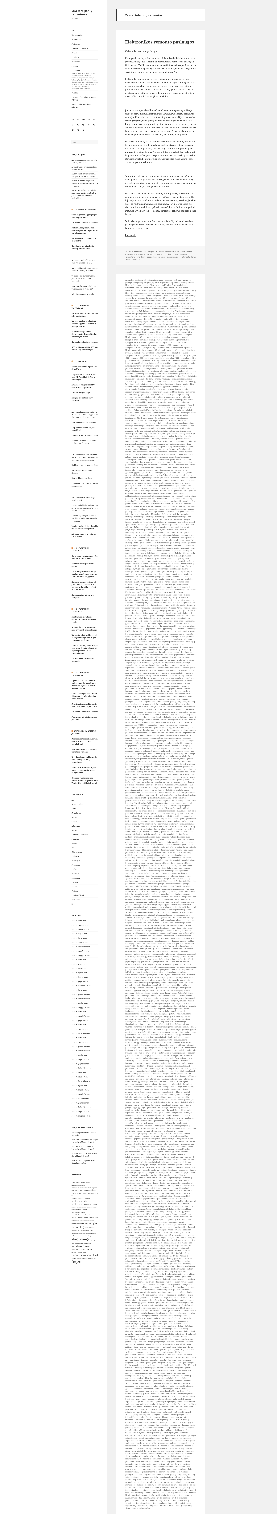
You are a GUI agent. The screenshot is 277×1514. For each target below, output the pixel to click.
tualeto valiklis (167, 865)
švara (155, 519)
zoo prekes (159, 839)
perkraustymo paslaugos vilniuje (161, 457)
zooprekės (145, 826)
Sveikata (75, 886)
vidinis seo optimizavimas (159, 405)
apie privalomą (166, 545)
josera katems (146, 462)
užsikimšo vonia (158, 1019)
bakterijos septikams (156, 910)
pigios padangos (187, 600)
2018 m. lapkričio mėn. (81, 1033)
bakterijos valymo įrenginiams (137, 938)
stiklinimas (135, 1170)
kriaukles (182, 420)
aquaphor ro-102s (132, 347)
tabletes (136, 977)
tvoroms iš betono (140, 980)
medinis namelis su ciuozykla (152, 735)
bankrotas (147, 998)
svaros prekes (151, 1053)
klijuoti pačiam (140, 649)
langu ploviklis (164, 746)
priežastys (190, 524)
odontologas (79, 1227)
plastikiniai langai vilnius (148, 1162)
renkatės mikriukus (133, 964)
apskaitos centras (178, 1154)
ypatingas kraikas (166, 795)
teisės (162, 1183)
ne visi (167, 582)
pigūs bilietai (189, 1172)
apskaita (164, 1170)
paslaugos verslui (175, 1185)
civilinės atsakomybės (159, 1060)
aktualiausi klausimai (186, 954)
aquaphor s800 (165, 345)
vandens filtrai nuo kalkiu (79, 1252)
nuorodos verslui (177, 634)
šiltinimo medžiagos (163, 915)
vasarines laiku (177, 673)
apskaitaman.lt (140, 899)
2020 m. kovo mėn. (79, 1012)
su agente (191, 631)
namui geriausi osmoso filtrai (164, 316)
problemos (178, 621)
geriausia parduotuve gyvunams (176, 483)
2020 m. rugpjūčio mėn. (81, 1007)
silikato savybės (161, 657)
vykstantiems (130, 548)
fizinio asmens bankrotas (168, 995)
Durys (74, 817)
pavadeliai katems (166, 485)
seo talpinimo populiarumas (169, 668)
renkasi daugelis (177, 641)
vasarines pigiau (179, 696)
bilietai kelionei (175, 1191)
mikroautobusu (177, 506)
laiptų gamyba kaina (153, 1055)
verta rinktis (130, 967)
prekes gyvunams (188, 777)
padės (137, 597)
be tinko (144, 621)
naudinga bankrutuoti (146, 1011)
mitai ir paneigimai (142, 954)
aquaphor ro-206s (165, 355)
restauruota (154, 644)
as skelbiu (162, 1149)
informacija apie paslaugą (183, 917)
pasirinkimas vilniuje (141, 439)
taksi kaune (180, 1045)
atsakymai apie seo (157, 707)
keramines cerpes (145, 912)
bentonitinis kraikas (181, 467)
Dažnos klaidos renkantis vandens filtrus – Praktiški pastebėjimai (85, 741)
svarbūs (178, 1230)
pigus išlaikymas (170, 649)
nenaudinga (165, 613)
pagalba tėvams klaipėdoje (136, 881)
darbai (135, 631)
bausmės (175, 543)
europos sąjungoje (162, 1003)
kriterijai (160, 615)
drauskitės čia (177, 1206)
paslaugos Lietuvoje (160, 897)
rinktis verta (176, 1016)
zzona (188, 1141)
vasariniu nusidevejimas (163, 694)
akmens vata (139, 930)
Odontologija (77, 852)
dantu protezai (76, 1190)
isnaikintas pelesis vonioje (136, 857)
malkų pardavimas (162, 912)
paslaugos (178, 639)
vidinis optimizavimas (168, 725)
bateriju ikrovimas (169, 868)
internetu (178, 545)
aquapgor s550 (148, 347)
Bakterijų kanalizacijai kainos (154, 415)
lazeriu (143, 631)
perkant (177, 652)
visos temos (190, 1201)
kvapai (161, 509)
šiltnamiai (163, 816)
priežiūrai (170, 511)
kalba (145, 1222)
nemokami (167, 1232)
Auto (73, 30)
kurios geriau (177, 1032)
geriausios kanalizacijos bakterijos (181, 433)
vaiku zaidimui (139, 433)
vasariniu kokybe (139, 678)
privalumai (151, 569)
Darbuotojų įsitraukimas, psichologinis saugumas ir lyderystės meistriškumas (85, 637)
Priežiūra (75, 57)
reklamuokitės (160, 1204)
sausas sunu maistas (145, 470)
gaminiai (144, 563)
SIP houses (172, 420)
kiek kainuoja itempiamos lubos (182, 441)
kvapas (187, 519)
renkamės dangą (132, 1042)
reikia (174, 582)
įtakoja (128, 569)
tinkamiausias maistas (165, 498)
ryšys (135, 535)
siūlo (127, 509)
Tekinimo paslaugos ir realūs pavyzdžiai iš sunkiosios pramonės (83, 278)
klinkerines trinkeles (150, 850)
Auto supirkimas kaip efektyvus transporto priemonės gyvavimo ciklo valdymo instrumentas (85, 414)
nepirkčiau (174, 569)
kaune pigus (131, 1047)
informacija (143, 524)
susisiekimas (150, 1050)
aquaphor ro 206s (164, 360)
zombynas (181, 1240)
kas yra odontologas (162, 829)
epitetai (183, 956)
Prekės (74, 53)
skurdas (146, 1146)
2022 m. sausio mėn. (80, 968)
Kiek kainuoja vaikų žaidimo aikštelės (140, 407)
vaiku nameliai (87, 1243)
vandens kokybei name (141, 311)
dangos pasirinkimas (134, 969)
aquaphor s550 (137, 358)
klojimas (128, 566)
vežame (137, 943)
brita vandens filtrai (133, 816)
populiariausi (146, 527)
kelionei (159, 532)
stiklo (159, 628)
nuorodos (165, 478)
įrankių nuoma (139, 933)
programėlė (178, 1050)
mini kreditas (187, 761)
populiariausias (173, 548)
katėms (181, 472)
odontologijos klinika (133, 459)
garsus (179, 1149)
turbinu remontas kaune (182, 446)
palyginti (128, 527)
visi (156, 613)
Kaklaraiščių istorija (81, 392)
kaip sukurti (150, 967)
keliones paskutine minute (175, 1159)
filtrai (94, 1190)
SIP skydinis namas (145, 418)
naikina (191, 509)
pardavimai (148, 558)
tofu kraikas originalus (168, 452)
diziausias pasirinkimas (180, 683)
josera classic (187, 399)
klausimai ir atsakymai (147, 548)
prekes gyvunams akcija (177, 491)
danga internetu (165, 652)
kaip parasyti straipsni (180, 701)
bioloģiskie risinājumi (156, 433)
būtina (145, 615)
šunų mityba (161, 821)
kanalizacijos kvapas (166, 811)
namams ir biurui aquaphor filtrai (146, 350)
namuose (129, 652)
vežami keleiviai (149, 943)
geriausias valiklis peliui (145, 397)
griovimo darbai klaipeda (185, 847)
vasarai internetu (164, 696)
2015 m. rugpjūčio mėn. (81, 1116)
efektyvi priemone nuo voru (168, 397)
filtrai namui (183, 316)
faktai (153, 995)
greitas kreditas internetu (144, 730)
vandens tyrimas (76, 1258)
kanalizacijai (177, 504)
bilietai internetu (151, 1167)
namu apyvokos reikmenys (145, 423)
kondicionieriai (177, 1157)
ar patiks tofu (159, 475)
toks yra (170, 1045)
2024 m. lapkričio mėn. (81, 947)
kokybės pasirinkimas (152, 964)
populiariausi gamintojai (145, 701)
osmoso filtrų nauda (165, 290)
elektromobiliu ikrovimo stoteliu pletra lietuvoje (145, 389)
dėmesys (144, 1042)
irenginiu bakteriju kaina (156, 852)
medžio (181, 628)
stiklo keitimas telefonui (186, 257)
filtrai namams (169, 301)
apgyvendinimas (149, 1237)
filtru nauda (144, 504)
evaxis (138, 1146)
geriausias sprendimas (165, 967)
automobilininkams (166, 1198)
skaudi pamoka (177, 1011)
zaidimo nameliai (156, 860)
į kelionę (161, 1201)
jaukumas (145, 571)
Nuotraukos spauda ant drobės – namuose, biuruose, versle (84, 619)
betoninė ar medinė (146, 988)
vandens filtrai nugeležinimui (178, 321)
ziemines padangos (133, 748)
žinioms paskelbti (181, 1196)
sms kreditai (182, 454)
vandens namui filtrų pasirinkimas (166, 308)
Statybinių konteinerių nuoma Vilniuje (84, 98)
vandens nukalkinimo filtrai (154, 327)
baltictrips (147, 1159)
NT (73, 847)
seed (194, 1141)
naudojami (181, 618)
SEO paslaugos (81, 361)
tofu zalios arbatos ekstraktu (145, 452)
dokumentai (175, 897)
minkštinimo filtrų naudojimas (173, 285)
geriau (180, 610)
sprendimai (180, 655)
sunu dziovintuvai (150, 465)
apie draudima (131, 1185)
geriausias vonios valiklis (174, 386)
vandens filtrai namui (82, 1249)
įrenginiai (189, 522)
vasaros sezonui (131, 696)
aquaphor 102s (132, 360)
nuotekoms (139, 519)
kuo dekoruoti (166, 621)
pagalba (155, 1001)
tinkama (128, 561)
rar (189, 1240)
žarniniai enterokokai (183, 410)
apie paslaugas (150, 605)
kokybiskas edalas (150, 485)
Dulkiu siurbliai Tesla (142, 410)
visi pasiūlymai (146, 1204)
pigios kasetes (166, 1162)
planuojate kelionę (168, 959)
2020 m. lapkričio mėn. (81, 999)
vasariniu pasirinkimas (173, 681)
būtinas (148, 530)
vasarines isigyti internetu (164, 691)
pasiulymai (167, 1180)
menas (88, 1217)
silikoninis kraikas (163, 467)
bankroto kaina (180, 1006)
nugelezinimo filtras (77, 1220)
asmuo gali (176, 1003)
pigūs (162, 1167)
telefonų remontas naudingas (158, 379)
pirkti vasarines (162, 683)
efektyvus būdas (171, 956)
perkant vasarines (147, 696)
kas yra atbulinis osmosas (172, 293)
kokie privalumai (143, 993)
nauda (148, 519)
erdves (128, 626)
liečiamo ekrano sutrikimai (164, 257)
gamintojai (152, 561)
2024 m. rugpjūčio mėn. (81, 955)
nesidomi (129, 532)
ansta (154, 1149)
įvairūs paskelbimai (169, 1214)
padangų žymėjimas (155, 280)
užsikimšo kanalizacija (156, 1029)
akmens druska (148, 722)
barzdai (135, 610)
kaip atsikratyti (159, 522)
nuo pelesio (186, 886)
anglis (182, 912)
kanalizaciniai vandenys (146, 902)
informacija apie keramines (137, 1034)
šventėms (191, 605)
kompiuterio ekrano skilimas (155, 254)
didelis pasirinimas (175, 1037)
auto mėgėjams (162, 1172)
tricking (142, 1144)
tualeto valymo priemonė (165, 977)
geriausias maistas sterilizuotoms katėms (170, 381)
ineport (191, 1146)
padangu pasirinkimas (179, 751)
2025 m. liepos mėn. (80, 933)
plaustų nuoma (131, 639)
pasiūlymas (186, 1219)
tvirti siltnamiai (179, 493)
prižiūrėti (138, 579)
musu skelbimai (187, 1144)
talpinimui (170, 1219)
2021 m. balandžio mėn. (81, 986)
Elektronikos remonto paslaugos (159, 42)
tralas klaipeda (167, 847)
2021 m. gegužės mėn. (80, 981)
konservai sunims (167, 465)
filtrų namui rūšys (144, 314)
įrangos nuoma (140, 923)
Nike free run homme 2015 (83, 1139)
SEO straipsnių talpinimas (82, 12)
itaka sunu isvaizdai (139, 787)
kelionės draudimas (147, 537)
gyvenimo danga (172, 1034)
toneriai (150, 863)
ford (180, 1211)
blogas (155, 501)
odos (174, 628)
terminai (135, 553)
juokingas (146, 1149)
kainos (181, 524)
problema (153, 509)
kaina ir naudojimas (164, 1027)
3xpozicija (171, 1146)
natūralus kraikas (145, 829)
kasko (183, 537)
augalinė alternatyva (175, 475)
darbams (137, 613)
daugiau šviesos (178, 566)
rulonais (137, 985)
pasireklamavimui (181, 1188)
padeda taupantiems (161, 543)
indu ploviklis (166, 870)
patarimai (189, 506)
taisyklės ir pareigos (175, 943)
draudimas (149, 589)
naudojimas (165, 574)
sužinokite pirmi (132, 1206)
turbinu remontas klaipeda (136, 449)
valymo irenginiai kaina (150, 889)
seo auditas (138, 712)
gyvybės (189, 540)
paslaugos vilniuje (132, 897)
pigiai (160, 623)
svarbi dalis (146, 553)
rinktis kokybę (139, 1029)
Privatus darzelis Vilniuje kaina (138, 412)
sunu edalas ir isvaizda (161, 480)
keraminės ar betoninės (160, 1032)
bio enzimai (157, 936)
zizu (178, 1219)
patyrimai (185, 1204)
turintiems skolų (177, 998)
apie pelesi (183, 712)
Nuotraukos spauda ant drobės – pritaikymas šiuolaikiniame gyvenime (84, 334)
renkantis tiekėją (185, 959)
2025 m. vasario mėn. (80, 942)
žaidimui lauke (182, 834)
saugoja (142, 595)
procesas (128, 954)
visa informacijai (147, 1206)
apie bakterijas (164, 514)
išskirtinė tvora (140, 982)
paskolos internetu (174, 462)
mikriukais (146, 962)
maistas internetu (183, 498)
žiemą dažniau (175, 1024)
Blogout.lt (130, 235)
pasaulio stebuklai (180, 1152)
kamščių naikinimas (133, 1021)
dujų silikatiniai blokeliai (143, 915)
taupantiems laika (142, 675)
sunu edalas (176, 459)
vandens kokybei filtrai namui (137, 308)
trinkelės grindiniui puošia (145, 917)
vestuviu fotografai (133, 868)
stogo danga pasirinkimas (149, 855)
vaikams (168, 423)
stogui (173, 561)
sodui (193, 813)
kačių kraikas (187, 821)
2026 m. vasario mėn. (80, 925)
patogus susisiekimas (161, 962)
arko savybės (137, 657)
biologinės (130, 592)
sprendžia (129, 584)
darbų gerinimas (167, 626)
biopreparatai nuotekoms (171, 850)
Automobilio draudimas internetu (81, 105)
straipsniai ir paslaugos (134, 1201)
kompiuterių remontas (177, 254)
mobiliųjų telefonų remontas (147, 384)
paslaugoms (166, 1217)
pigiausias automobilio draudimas (139, 941)
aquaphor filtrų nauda (164, 340)
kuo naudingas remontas (161, 394)
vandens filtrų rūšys (162, 314)
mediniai (165, 556)
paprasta (138, 600)
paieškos (128, 615)
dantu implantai (92, 1187)
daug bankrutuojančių (156, 1008)
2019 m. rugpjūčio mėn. (81, 1016)
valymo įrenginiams (141, 865)
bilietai (180, 1165)
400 (149, 631)
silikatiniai (149, 657)
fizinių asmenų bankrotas (157, 1141)
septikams (155, 865)
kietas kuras (165, 933)
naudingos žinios (144, 1209)
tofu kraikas (137, 834)
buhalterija (154, 1170)
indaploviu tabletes (143, 936)
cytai (153, 1146)
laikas (136, 527)
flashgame (129, 1146)
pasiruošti (129, 597)
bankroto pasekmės (161, 998)
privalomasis (189, 545)
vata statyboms (184, 657)
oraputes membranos (150, 870)
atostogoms (156, 535)
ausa (134, 1162)
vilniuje (187, 1050)
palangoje (144, 1165)
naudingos (188, 574)
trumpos (128, 1230)
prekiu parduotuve (133, 485)
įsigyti (136, 566)
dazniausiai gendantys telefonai (138, 381)
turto (135, 537)
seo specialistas (163, 701)
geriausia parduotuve (134, 790)
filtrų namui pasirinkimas (173, 298)
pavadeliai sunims (183, 485)
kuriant (166, 618)
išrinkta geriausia (187, 636)
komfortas (172, 558)
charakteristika (163, 563)
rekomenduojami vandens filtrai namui (169, 311)
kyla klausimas (184, 1019)
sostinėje (161, 1237)
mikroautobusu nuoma (152, 1058)
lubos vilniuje (155, 446)
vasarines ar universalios (146, 670)
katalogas (157, 1180)
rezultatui (187, 1230)
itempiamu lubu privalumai (136, 441)
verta (171, 553)
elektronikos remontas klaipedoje (171, 251)
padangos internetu (186, 670)
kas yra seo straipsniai (157, 402)
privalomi (138, 1230)
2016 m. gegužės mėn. (80, 1103)
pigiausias (191, 1045)
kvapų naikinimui (163, 576)
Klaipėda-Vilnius (175, 608)
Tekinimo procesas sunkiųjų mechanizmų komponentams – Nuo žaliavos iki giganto (84, 574)
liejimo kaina (148, 613)
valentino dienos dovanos (180, 876)
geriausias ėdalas (132, 501)
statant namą (190, 1032)
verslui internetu (183, 1193)
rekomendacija (131, 595)
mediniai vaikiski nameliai (79, 1209)
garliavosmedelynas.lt (176, 980)
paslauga (187, 532)
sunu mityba (177, 480)
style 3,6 (165, 831)
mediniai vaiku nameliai (78, 1212)
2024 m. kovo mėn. (79, 960)
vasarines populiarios (175, 678)
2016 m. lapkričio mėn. (81, 1081)
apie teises (163, 1178)
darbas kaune (144, 1045)
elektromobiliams (143, 454)
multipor (165, 928)
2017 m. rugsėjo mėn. (80, 1059)
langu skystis (187, 938)
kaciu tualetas (182, 465)
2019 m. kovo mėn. (79, 1025)
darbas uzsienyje (171, 1055)
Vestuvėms (76, 899)
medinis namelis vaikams (79, 1217)
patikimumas (184, 868)
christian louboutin (79, 1153)
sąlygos (134, 509)
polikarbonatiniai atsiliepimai (137, 496)
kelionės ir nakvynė (164, 639)
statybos (128, 923)
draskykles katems (156, 733)
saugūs (144, 532)
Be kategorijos (77, 804)
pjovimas (167, 628)
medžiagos (189, 561)
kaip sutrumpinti (179, 941)
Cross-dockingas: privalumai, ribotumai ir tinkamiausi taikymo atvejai (84, 696)
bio (161, 519)
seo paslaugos (130, 641)
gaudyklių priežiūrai (180, 985)
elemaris (184, 831)
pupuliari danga (180, 1040)
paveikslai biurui (88, 1230)
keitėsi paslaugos (159, 1045)
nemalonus (137, 522)
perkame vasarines (167, 699)
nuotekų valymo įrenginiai (177, 587)
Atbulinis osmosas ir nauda (83, 294)
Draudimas (76, 39)
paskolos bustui (174, 761)
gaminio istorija (151, 969)
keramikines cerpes (175, 925)
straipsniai (164, 501)
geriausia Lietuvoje (170, 636)
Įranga (74, 830)
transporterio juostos (182, 1162)
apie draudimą (171, 527)
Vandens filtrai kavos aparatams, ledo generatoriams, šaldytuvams (84, 770)
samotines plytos (158, 925)
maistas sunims (131, 818)
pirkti (193, 553)
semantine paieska (150, 704)
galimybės (184, 530)
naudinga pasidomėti (148, 1040)
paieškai (139, 1198)
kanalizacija (181, 509)
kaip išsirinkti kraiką (159, 826)
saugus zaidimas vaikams (156, 426)
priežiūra (138, 558)
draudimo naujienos (151, 600)
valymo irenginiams (175, 891)
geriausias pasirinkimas (186, 967)
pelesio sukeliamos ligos (150, 717)
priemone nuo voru (181, 363)
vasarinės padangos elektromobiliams (168, 392)
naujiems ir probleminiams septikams (163, 899)
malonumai (129, 647)
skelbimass (181, 1146)
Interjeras (76, 826)
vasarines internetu (133, 673)
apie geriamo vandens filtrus (148, 293)
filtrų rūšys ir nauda (152, 288)
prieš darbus (167, 571)
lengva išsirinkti (131, 1016)
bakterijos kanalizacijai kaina (80, 1187)
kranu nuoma (152, 933)
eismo (171, 623)
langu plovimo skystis (148, 746)
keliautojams (154, 1217)
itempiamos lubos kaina (135, 444)
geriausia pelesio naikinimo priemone (152, 714)
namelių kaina (154, 837)
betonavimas (152, 626)
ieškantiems (159, 527)
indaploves (175, 938)
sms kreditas (136, 720)
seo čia (187, 1206)
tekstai (148, 1180)
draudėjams (151, 1201)
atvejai (155, 553)
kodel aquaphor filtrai (171, 350)
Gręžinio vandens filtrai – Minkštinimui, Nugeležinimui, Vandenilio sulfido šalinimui (85, 780)
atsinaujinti (165, 644)
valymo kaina (146, 582)
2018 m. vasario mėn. (80, 1042)
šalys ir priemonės (149, 1196)
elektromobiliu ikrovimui (155, 761)
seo (159, 868)
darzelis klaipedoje (180, 878)
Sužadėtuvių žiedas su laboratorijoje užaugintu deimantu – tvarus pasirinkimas (85, 508)
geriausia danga (142, 995)
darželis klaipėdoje (188, 881)
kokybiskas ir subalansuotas (177, 790)
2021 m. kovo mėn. (79, 990)
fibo (184, 928)
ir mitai (178, 1027)
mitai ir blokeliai (156, 655)
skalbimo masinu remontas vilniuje (81, 1236)
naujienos (155, 478)
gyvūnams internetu (147, 824)
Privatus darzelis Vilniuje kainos (166, 412)
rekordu (187, 623)
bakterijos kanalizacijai (78, 1185)
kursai (155, 1183)
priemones (191, 589)
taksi (159, 1050)
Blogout (75, 1132)
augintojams (146, 501)
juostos (188, 1157)
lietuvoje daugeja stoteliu (177, 389)
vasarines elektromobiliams (147, 688)
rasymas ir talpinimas (167, 670)
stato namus (168, 923)
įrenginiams (177, 574)
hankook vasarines (139, 681)
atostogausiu (130, 1154)
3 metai (191, 1001)
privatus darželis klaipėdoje (177, 884)
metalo (128, 628)
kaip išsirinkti (186, 563)
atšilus (137, 532)
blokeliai (180, 615)
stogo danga (80, 1239)
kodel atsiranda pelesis (144, 431)
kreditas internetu (188, 730)
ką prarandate (158, 954)
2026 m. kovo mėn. (79, 920)
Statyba (75, 66)
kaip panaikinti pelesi (157, 857)
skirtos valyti (169, 592)
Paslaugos (76, 44)
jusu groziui (136, 1159)
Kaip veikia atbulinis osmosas (85, 222)
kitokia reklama (184, 1209)
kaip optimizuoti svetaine (182, 405)
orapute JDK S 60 (132, 870)
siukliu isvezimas (133, 850)
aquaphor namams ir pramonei (175, 337)
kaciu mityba (130, 764)
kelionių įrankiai (163, 1206)
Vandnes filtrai (78, 895)
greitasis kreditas (179, 727)
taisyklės (170, 1201)
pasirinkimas (160, 558)
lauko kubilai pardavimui (135, 371)
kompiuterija (165, 1211)
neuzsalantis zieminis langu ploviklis (168, 743)
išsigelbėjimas (131, 1003)
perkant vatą (187, 652)
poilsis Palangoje (132, 1175)
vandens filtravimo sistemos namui (170, 303)
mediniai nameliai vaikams (89, 1207)
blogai (127, 1237)
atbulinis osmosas (77, 1180)
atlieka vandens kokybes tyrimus (81, 1182)
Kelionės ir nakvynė (80, 48)
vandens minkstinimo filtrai (85, 1255)
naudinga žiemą (163, 550)
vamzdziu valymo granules (178, 1029)
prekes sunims (145, 488)
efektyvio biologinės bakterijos (165, 813)
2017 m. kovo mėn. (79, 1072)
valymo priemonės (157, 980)
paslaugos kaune (153, 1047)
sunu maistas (164, 459)
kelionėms (182, 1175)
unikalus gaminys (147, 1016)
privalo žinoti (143, 1032)
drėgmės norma (186, 647)
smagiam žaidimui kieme (177, 376)
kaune (134, 1045)
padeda (176, 514)
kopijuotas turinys (174, 707)
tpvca (142, 543)
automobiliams (185, 1183)
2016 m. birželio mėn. (80, 1098)
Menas (74, 843)
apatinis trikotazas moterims (137, 878)
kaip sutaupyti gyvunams (170, 470)
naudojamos (184, 582)
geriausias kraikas (187, 824)
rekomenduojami (140, 655)
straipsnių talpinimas (134, 602)
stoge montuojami (185, 1086)
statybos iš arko (164, 917)
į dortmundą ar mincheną (182, 949)
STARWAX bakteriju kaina (179, 852)
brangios (128, 600)
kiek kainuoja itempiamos (157, 444)
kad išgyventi (173, 1204)
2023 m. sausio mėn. (80, 964)
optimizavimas (149, 1227)
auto (174, 1175)
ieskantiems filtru (188, 501)
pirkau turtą (163, 634)
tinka (173, 532)
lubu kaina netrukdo (158, 441)
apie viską (178, 1180)
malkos (175, 912)
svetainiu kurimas (154, 709)
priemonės (136, 511)
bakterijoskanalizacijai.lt (161, 878)
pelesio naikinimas (178, 855)
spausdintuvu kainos (183, 865)
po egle (142, 569)
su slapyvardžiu (131, 1204)
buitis (160, 423)
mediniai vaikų (140, 837)
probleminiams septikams (160, 907)
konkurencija (190, 1047)
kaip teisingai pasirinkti (135, 956)
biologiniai (154, 524)
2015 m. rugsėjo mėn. (80, 1111)
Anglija (128, 1227)
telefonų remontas (132, 259)
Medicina (75, 839)
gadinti (136, 582)
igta (165, 1144)
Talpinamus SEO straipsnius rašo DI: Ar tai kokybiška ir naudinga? (84, 377)
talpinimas (167, 535)
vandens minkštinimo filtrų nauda (139, 324)
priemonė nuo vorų (151, 366)
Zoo (73, 904)
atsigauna (182, 631)
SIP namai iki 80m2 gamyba (169, 407)
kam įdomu (143, 1188)
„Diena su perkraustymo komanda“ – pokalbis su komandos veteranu (85, 183)
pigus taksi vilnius (77, 1233)
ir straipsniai (131, 1188)
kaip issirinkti (140, 493)
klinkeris (165, 855)
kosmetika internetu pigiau (157, 876)
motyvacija (170, 615)
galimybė (141, 550)
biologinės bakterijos (147, 811)
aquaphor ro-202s (179, 353)
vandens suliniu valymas (167, 902)
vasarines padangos (180, 746)
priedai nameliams (152, 834)
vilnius (129, 1053)
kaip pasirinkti (167, 1021)
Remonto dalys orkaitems (155, 420)
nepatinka (170, 509)
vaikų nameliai (168, 834)
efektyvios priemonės (185, 511)
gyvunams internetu (183, 787)
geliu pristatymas (163, 873)
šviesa (127, 553)
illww (145, 1152)
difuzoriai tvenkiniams (162, 410)
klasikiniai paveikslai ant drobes (81, 1198)
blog (162, 1224)
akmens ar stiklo (155, 649)
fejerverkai (129, 808)
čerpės (76, 1261)
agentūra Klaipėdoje (134, 634)
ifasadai (136, 626)
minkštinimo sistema (133, 288)
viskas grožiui (141, 1214)
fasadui (173, 657)
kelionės (175, 537)
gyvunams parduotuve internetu (148, 483)
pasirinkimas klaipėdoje (136, 884)
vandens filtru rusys (148, 345)
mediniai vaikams (132, 839)
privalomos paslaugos (149, 545)
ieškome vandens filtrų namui (154, 306)
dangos (128, 563)
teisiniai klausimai (180, 1217)
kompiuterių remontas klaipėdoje (139, 257)
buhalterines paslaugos (180, 894)
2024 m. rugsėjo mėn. (80, 951)
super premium (150, 459)
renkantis (184, 569)
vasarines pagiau (168, 688)
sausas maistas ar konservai (177, 735)
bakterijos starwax (183, 936)
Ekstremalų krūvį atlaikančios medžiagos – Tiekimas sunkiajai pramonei (84, 518)
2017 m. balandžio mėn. (81, 1068)
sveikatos (166, 537)
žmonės (164, 597)
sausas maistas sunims (142, 777)
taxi (135, 1053)
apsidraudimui (131, 1178)
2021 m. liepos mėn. (80, 977)
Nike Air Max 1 (78, 1160)
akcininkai (161, 1146)
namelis (154, 842)
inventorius (156, 618)
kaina (128, 511)
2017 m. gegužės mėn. (80, 1064)
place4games (174, 1144)
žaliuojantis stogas (132, 660)
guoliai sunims (190, 462)
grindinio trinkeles (152, 928)
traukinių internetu (175, 1167)
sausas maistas (159, 488)
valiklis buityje (131, 855)
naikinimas (147, 574)
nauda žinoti (155, 1042)
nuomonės (159, 1193)
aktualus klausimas (151, 1021)
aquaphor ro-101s (180, 345)
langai (156, 556)
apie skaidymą (148, 1027)
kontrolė (184, 543)
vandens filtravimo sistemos (149, 298)
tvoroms (172, 988)
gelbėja (187, 608)
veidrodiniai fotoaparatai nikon (169, 722)
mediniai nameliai (141, 842)
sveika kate (170, 449)
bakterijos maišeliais (181, 907)
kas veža (161, 943)
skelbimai (187, 613)
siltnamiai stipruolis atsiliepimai (152, 428)
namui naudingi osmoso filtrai (137, 316)
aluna (187, 829)
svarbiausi (143, 509)
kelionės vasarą (169, 946)
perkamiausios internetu (168, 824)
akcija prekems (181, 795)
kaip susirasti (137, 636)
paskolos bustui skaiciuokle (164, 454)
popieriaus (150, 628)
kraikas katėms (131, 824)
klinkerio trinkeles (91, 1204)
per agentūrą (150, 634)
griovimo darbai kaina (145, 873)
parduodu (152, 623)
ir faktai (186, 1027)
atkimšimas (171, 1019)
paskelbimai (152, 1178)
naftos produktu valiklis (177, 720)
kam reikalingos (150, 1230)
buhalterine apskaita (148, 436)
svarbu (142, 535)
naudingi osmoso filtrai (173, 295)
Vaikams (75, 93)
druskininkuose (131, 1165)
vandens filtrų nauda (146, 290)
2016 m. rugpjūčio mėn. (81, 1094)
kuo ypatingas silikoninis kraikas (152, 491)
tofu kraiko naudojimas (142, 475)
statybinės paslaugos (174, 930)
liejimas (178, 626)
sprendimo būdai (142, 514)
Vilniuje (191, 1224)
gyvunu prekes (151, 725)
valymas (139, 587)
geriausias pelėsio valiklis (180, 371)
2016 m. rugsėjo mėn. (80, 1090)
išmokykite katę (139, 457)
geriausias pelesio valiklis (135, 402)
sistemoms (149, 587)
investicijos (131, 618)
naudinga (187, 556)
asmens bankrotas (145, 1003)
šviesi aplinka (176, 556)
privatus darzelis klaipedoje (153, 891)
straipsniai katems (156, 449)
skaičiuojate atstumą (180, 962)
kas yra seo (182, 366)
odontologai (89, 1223)
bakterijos (129, 514)
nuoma (145, 1170)
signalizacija (171, 1224)
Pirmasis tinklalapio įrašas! (83, 1142)
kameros (192, 543)
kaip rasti (170, 605)
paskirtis (128, 579)
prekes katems (131, 488)
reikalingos (178, 1232)
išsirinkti (128, 558)
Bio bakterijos (77, 35)
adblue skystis (132, 436)
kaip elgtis (165, 1001)
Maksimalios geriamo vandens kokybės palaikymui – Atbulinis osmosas (85, 230)
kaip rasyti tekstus (140, 707)
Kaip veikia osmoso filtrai (82, 478)
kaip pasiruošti (131, 951)
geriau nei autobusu (185, 946)
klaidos (128, 535)
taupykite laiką (163, 1011)
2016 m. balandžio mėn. (81, 1107)
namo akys (151, 550)
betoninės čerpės (179, 993)
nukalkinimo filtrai (77, 1223)
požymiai (129, 530)
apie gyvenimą (148, 1191)
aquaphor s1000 (162, 347)
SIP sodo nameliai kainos (165, 418)
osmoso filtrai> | (180, 282)
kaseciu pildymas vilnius (165, 863)
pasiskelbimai (161, 1191)
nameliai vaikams (169, 837)
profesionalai (131, 623)
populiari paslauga (162, 941)
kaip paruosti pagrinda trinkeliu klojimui (142, 920)
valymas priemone (175, 982)
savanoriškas (182, 597)
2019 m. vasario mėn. (80, 1029)
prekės (152, 639)
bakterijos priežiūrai (175, 910)
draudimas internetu (158, 540)
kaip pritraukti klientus (167, 712)
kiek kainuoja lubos (177, 444)
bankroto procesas (174, 1008)
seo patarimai (139, 709)
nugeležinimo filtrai (88, 1220)
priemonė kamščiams (141, 972)
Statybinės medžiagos (85, 209)
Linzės (168, 839)
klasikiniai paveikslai (78, 1196)
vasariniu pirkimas (159, 675)
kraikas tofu (130, 470)
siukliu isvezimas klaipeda (175, 844)
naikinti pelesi (131, 860)
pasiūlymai (139, 530)
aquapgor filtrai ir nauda (135, 342)
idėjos (140, 618)
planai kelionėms (160, 1209)
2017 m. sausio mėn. (80, 1077)
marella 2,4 (136, 831)
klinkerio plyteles (80, 1201)
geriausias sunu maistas (149, 818)
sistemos (150, 1235)
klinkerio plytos (79, 1204)
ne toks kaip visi (178, 975)
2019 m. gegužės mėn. (80, 1020)
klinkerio (175, 563)
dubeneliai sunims (134, 465)
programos (186, 897)
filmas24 (130, 1144)
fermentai (177, 576)
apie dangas (146, 566)
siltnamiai (166, 446)
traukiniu (172, 1165)
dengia (181, 561)
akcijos (176, 535)
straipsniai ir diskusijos (156, 1185)
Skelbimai (85, 79)
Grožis (74, 821)
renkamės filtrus (147, 498)
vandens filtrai (81, 1246)
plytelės (128, 655)
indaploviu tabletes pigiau (175, 972)
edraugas (170, 1237)
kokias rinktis (157, 972)
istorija (155, 631)
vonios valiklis (147, 977)
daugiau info (185, 527)
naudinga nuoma (132, 608)
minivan (168, 1152)
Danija (127, 1222)
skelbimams (146, 1183)
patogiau (147, 959)
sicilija (163, 720)
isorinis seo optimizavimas (136, 405)
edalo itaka (145, 480)
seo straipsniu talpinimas (89, 1233)
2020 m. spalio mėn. (80, 1003)
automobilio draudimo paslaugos (172, 1053)
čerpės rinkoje (157, 1034)
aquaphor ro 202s (148, 360)
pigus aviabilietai (155, 1144)
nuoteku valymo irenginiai (148, 1154)
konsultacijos (153, 1214)
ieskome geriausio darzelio (163, 439)
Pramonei (76, 62)
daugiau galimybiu (168, 704)
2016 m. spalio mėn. (80, 1085)
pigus (141, 1050)
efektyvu (138, 584)
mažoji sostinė (168, 1047)
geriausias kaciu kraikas (182, 379)
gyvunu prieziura (142, 472)
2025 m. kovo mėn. (79, 938)
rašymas (128, 1232)
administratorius (132, 1014)
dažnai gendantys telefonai (151, 386)
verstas (136, 563)
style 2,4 (157, 831)
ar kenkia (147, 522)
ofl (136, 1144)
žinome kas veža (146, 951)
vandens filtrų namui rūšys (180, 306)
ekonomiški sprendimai (172, 964)
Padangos (75, 856)
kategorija (171, 1240)
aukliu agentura (131, 889)
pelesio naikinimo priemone (179, 857)
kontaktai (136, 478)
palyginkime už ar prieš (170, 969)
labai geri (157, 1232)
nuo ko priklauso (161, 951)
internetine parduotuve (135, 280)
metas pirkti (188, 550)
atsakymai (169, 655)
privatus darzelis (183, 439)
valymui (128, 582)
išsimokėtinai (159, 1240)
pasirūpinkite (183, 558)
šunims (173, 472)
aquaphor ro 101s (188, 358)
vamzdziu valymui (140, 907)
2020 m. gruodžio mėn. (81, 994)
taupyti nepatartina (145, 1037)
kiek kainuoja (150, 1006)
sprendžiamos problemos (153, 511)
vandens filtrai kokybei (186, 301)
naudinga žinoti (162, 990)
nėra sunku (145, 608)
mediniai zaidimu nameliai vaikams (82, 1215)
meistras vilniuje (183, 457)
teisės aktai (173, 540)
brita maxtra (177, 829)
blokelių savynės (149, 660)
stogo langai (92, 1240)
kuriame (171, 660)
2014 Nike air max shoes (81, 1146)
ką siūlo (141, 1047)
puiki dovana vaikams (156, 376)
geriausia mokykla (152, 636)
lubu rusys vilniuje (140, 446)
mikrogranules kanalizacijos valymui (149, 904)
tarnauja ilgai (130, 988)
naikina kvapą (180, 1021)
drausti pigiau (159, 530)
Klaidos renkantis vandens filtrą (85, 435)
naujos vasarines (176, 675)
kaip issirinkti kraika (169, 818)
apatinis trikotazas (179, 873)
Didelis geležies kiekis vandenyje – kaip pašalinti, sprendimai (84, 759)
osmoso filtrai (90, 1227)
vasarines (165, 673)
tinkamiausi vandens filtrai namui (140, 303)
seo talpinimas (176, 1172)
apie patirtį (167, 1188)
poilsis (183, 1237)
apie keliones (172, 1183)
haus (179, 928)
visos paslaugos (143, 1219)
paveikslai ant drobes (78, 1230)
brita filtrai (189, 826)
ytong (173, 928)
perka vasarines (155, 681)
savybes (179, 623)
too (171, 1141)
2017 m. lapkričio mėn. (81, 1051)
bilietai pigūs (190, 1167)
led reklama (177, 496)
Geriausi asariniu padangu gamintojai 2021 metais (164, 756)
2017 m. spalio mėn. (80, 1055)
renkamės (178, 519)
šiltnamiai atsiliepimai (160, 496)
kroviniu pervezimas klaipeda (146, 847)
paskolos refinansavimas (136, 733)
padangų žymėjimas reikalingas (138, 392)
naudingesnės (182, 584)
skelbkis (162, 1196)
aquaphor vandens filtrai (135, 332)
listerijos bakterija (163, 431)
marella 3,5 (147, 831)
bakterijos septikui (142, 894)
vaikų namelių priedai (135, 863)
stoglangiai (176, 550)
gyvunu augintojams (160, 472)
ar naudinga (142, 644)
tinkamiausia (167, 1042)
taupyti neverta (165, 1040)
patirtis (155, 993)
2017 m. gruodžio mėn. (81, 1046)
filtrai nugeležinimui (163, 282)
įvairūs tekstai (190, 1185)
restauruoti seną (178, 644)
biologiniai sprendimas (134, 1024)
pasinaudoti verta (137, 1008)
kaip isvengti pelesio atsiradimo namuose (161, 373)
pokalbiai (179, 1201)
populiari (166, 566)
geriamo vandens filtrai (78, 1193)
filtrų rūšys (148, 282)
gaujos (173, 631)
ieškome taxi (131, 1050)
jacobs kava (158, 1159)
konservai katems (147, 467)
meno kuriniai (94, 1217)
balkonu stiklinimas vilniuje (157, 1157)
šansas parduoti (182, 1198)
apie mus (146, 478)
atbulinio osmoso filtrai (185, 290)
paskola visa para (168, 717)
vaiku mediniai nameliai (169, 842)
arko (190, 928)
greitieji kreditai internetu (168, 730)
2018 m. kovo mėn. (79, 1038)
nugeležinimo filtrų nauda (153, 321)
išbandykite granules (151, 985)
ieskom (181, 1141)
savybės (142, 623)
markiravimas (189, 626)
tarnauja (186, 576)
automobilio (143, 540)
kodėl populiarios (163, 949)
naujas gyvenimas (178, 1001)
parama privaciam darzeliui (170, 436)
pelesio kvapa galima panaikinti (158, 363)
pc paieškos (144, 610)
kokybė (181, 522)
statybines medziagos (155, 930)
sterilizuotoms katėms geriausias (174, 384)
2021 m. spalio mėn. (80, 973)
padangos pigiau (149, 748)
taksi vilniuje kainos (77, 1243)
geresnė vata (184, 649)
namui (174, 524)
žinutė (179, 532)
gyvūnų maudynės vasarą (143, 821)
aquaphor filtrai (154, 332)
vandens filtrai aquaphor (135, 334)
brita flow (175, 831)
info (156, 470)
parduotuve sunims (170, 665)
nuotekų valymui (162, 506)
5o (176, 1141)
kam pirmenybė (131, 949)
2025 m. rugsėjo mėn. (80, 929)
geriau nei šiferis (184, 1014)
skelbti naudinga (144, 1001)
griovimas (143, 860)
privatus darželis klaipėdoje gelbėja (164, 881)
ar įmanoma (130, 644)
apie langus (174, 1178)
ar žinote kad (139, 652)
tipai (127, 524)
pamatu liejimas (154, 923)
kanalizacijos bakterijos (91, 1193)
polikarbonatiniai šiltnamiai (159, 493)
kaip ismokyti (151, 795)
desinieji (128, 1149)
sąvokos (161, 548)
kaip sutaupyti (167, 787)
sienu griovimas (149, 868)
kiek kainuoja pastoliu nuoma (173, 920)
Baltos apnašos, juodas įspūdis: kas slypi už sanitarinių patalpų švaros (84, 324)
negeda (171, 1149)
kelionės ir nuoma (159, 608)
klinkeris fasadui (76, 1207)
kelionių (128, 543)
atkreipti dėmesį (147, 949)
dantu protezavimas (85, 1190)
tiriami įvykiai (132, 545)
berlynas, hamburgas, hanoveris (147, 946)
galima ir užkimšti (142, 1019)
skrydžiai (148, 602)
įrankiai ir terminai (154, 956)
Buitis (74, 808)
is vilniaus (139, 1055)
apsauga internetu (132, 1196)
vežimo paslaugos (158, 610)
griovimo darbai (142, 925)
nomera (137, 1149)
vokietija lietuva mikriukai (88, 1258)
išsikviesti (179, 1047)
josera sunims (159, 462)
